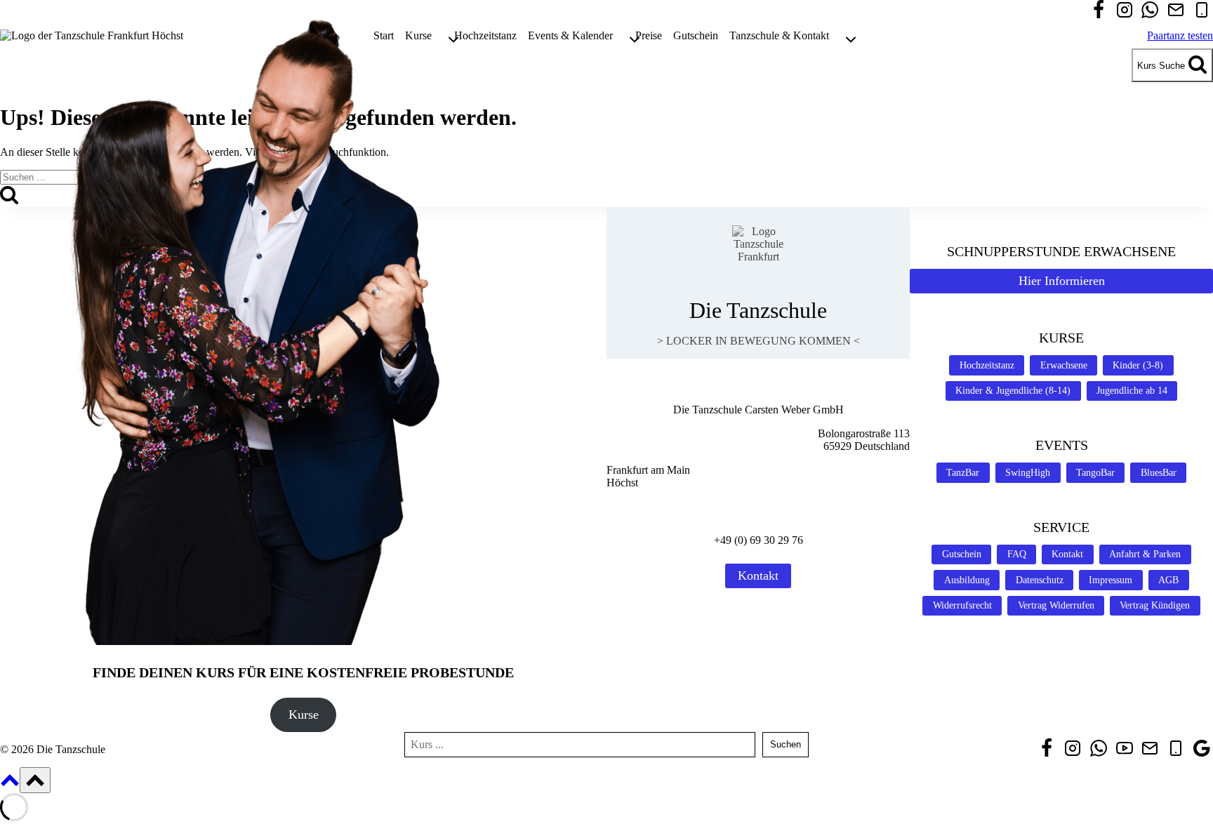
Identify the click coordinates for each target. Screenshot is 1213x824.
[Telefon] (1202, 11)
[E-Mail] (1176, 11)
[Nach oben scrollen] (10, 785)
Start (383, 35)
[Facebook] (1098, 11)
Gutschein (695, 35)
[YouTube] (1124, 749)
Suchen (785, 744)
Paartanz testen (1180, 35)
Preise (648, 35)
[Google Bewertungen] (1202, 749)
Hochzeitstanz (485, 35)
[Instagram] (1124, 11)
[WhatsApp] (1150, 11)
